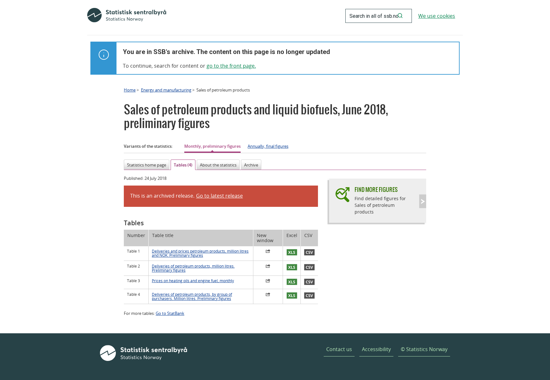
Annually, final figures (268, 146)
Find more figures (376, 189)
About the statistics (218, 165)
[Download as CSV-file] (309, 252)
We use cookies (436, 15)
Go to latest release (219, 195)
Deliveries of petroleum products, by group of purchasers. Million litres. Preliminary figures (192, 296)
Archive (251, 165)
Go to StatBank (170, 313)
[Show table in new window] (268, 252)
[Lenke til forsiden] (126, 16)
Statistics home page (146, 165)
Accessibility (376, 349)
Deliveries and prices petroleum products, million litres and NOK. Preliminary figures (200, 253)
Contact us (339, 349)
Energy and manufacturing (166, 90)
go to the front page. (231, 65)
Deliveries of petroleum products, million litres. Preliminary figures (193, 268)
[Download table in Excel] (291, 252)
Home (130, 90)
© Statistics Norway (424, 349)
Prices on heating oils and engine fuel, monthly (193, 281)
